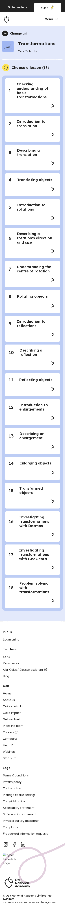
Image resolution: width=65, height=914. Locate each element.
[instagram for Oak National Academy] (6, 844)
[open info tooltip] (5, 67)
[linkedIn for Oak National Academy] (23, 844)
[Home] (6, 19)
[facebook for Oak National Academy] (14, 844)
